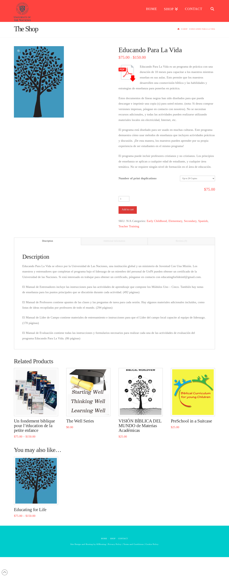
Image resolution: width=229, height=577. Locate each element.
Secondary (190, 221)
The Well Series (80, 420)
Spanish (203, 221)
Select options (37, 410)
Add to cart (128, 209)
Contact (123, 539)
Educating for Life (30, 509)
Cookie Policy (152, 544)
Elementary (175, 221)
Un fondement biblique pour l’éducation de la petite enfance (34, 425)
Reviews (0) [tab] (181, 241)
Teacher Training (129, 226)
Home (104, 539)
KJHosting (101, 544)
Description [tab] (47, 241)
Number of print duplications (138, 178)
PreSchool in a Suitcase (191, 420)
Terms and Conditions (133, 544)
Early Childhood (157, 221)
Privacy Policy (115, 544)
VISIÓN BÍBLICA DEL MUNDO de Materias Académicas (140, 425)
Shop (113, 539)
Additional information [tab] (114, 241)
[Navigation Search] (210, 10)
